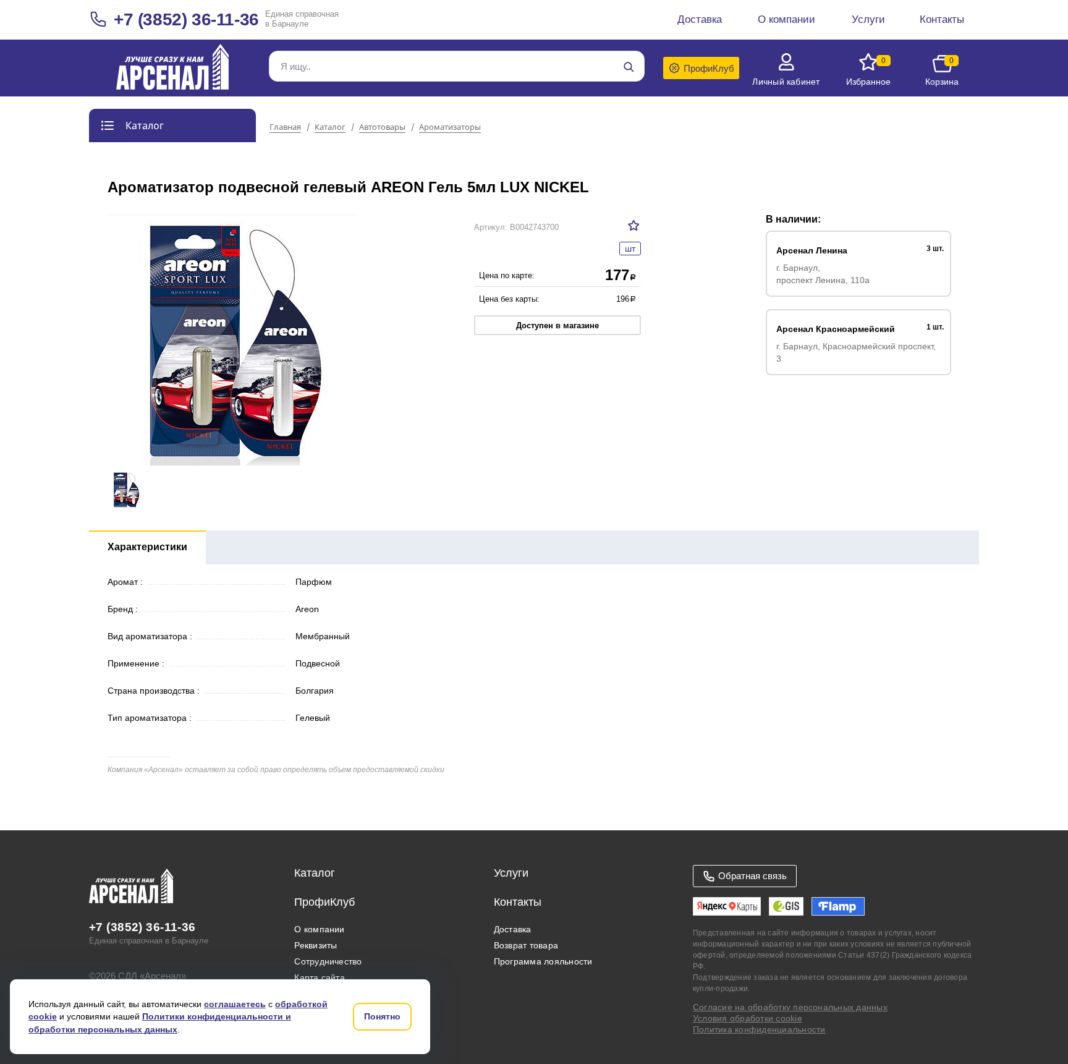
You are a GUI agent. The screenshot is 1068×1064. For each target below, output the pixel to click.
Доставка (513, 929)
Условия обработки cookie (747, 1018)
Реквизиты (315, 945)
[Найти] (628, 66)
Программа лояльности (543, 961)
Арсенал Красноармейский (835, 329)
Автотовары (382, 127)
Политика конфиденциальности (759, 1029)
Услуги (511, 873)
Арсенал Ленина (811, 250)
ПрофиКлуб (324, 902)
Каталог (330, 127)
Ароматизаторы (450, 127)
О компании (319, 929)
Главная (285, 127)
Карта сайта (319, 977)
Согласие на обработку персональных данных (790, 1007)
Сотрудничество (328, 961)
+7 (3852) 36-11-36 (186, 19)
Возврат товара (526, 945)
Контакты (517, 902)
